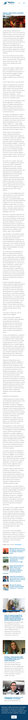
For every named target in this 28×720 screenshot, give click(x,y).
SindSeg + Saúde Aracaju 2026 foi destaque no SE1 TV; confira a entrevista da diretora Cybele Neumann (13, 658)
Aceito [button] (14, 717)
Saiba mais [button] (22, 712)
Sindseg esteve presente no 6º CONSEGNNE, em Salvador (13, 698)
